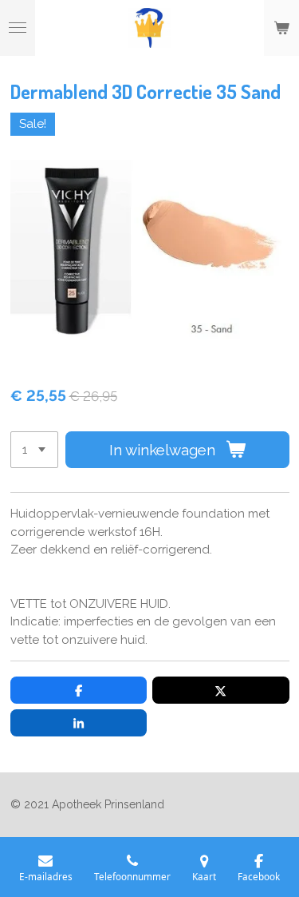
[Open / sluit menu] (17, 28)
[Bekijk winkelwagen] (281, 28)
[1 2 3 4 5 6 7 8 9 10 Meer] (34, 450)
